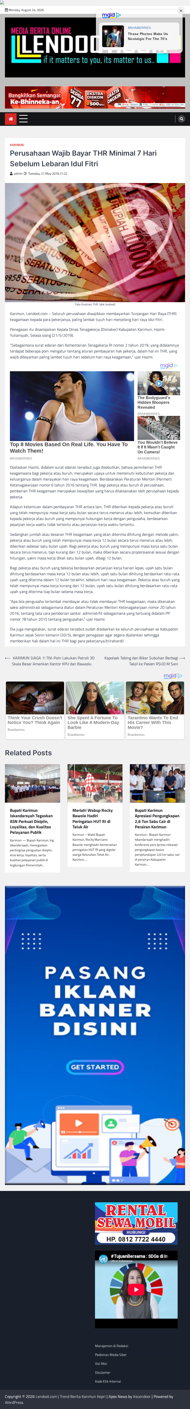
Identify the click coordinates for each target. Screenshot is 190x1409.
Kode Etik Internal (108, 1381)
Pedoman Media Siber (111, 1354)
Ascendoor (142, 1396)
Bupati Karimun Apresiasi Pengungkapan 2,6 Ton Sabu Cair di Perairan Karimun (157, 819)
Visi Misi (101, 1363)
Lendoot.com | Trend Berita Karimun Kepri (71, 1396)
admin (18, 173)
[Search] (181, 119)
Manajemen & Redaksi (111, 1345)
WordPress (14, 1402)
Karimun (17, 145)
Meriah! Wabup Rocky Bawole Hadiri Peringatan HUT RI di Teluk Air (92, 819)
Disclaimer (102, 1372)
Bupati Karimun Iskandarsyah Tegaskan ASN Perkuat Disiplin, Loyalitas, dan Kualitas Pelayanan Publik (31, 821)
